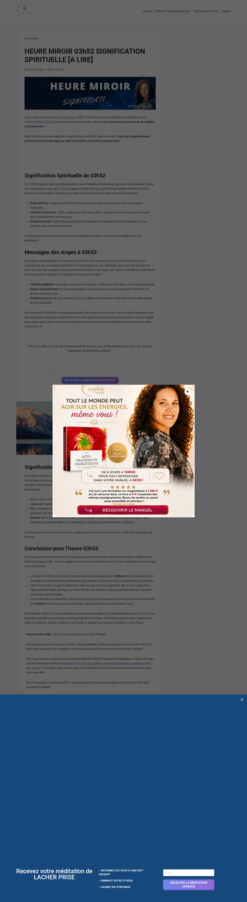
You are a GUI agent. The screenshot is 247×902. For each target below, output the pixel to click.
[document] (123, 451)
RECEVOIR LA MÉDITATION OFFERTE (188, 884)
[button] (242, 699)
